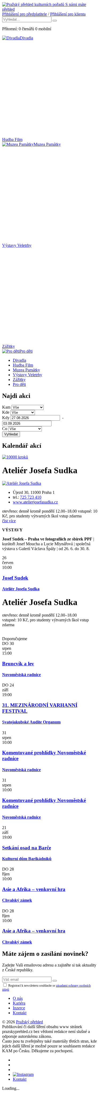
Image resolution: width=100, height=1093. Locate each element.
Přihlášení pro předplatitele (24, 14)
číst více (9, 520)
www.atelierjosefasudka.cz (35, 502)
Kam (6, 407)
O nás (18, 998)
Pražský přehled (29, 1022)
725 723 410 (30, 497)
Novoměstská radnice (21, 674)
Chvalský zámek (17, 900)
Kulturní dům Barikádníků (26, 858)
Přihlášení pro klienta (68, 14)
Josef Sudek (15, 578)
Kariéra (19, 1003)
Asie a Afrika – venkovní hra (33, 889)
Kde (5, 412)
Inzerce (19, 1008)
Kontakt (19, 1012)
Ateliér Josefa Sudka (20, 589)
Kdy (6, 417)
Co (4, 428)
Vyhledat (11, 434)
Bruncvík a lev (18, 663)
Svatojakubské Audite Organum (31, 722)
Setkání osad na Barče (26, 847)
